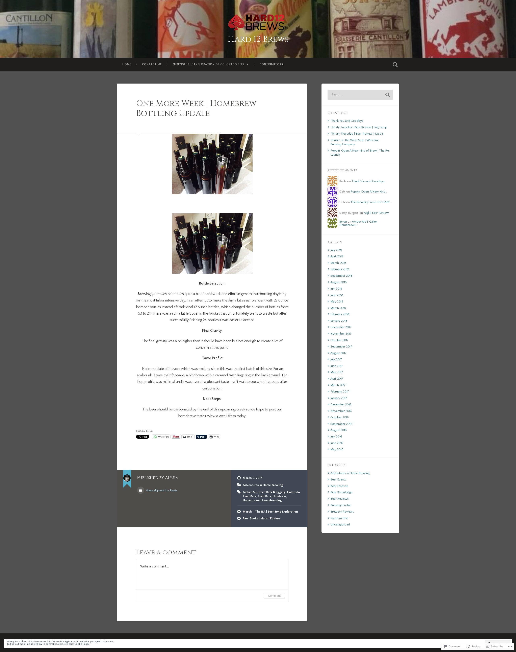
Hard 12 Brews (258, 39)
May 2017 (336, 372)
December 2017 (340, 327)
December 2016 (341, 404)
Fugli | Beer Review (376, 213)
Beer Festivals (339, 486)
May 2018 (336, 301)
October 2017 (339, 340)
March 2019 (338, 263)
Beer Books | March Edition (261, 518)
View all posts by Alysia (161, 490)
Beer (262, 492)
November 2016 (341, 411)
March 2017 (338, 385)
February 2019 (339, 269)
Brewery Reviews (342, 511)
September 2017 (341, 346)
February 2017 (339, 391)
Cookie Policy (81, 644)
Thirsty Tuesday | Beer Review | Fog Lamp (358, 127)
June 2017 (336, 366)
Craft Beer (264, 496)
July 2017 (336, 359)
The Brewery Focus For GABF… (371, 202)
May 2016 (336, 449)
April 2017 (336, 378)
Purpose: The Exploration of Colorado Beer (209, 64)
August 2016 (338, 430)
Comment (274, 595)
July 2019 (336, 250)
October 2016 (339, 417)
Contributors (271, 64)
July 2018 (336, 288)
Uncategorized (340, 524)
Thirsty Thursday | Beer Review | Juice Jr (357, 133)
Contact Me (152, 64)
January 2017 (338, 398)
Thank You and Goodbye (346, 120)
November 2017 (341, 333)
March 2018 (338, 308)
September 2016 (341, 424)
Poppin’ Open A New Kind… (369, 191)
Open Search (395, 64)
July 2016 (336, 436)
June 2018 (336, 295)
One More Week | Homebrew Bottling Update (196, 108)
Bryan (343, 221)
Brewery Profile (340, 505)
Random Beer (339, 518)
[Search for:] (360, 95)
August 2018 (338, 282)
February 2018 (339, 314)
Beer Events (338, 479)
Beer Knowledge (341, 492)
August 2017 (338, 353)
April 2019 (336, 256)
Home (126, 64)
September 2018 (341, 275)
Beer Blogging (275, 492)
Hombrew (279, 496)
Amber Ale (250, 492)
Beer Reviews (339, 498)
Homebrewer (252, 500)
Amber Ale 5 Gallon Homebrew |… (358, 223)
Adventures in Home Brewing (263, 485)
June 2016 (336, 443)
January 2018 (338, 320)
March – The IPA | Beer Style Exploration (270, 511)
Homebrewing (272, 500)
